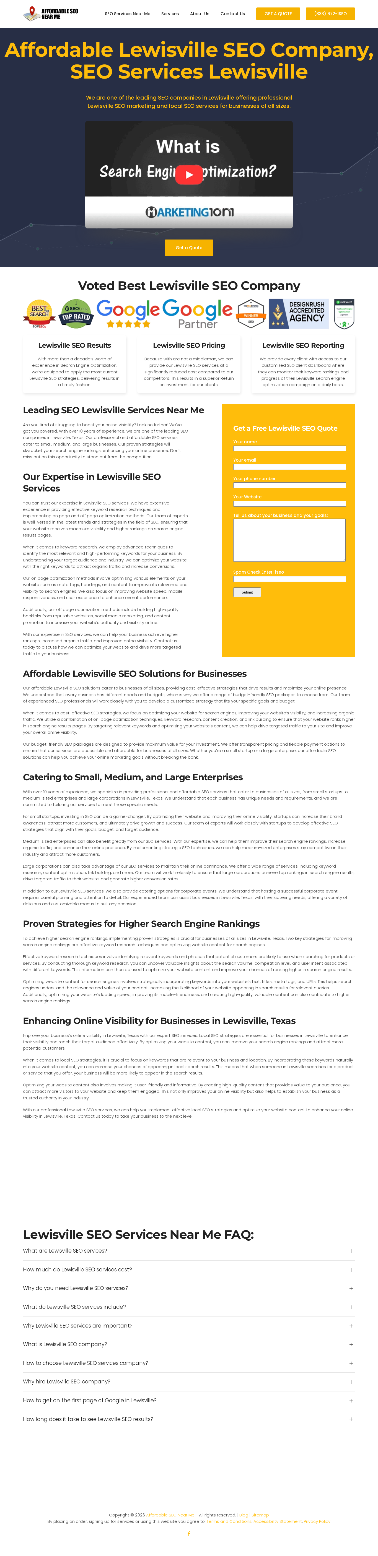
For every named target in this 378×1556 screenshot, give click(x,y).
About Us (199, 14)
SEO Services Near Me (127, 14)
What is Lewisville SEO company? (65, 1344)
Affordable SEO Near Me (170, 1515)
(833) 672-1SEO (330, 14)
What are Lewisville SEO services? (65, 1251)
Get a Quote (189, 248)
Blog (243, 1515)
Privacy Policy (317, 1521)
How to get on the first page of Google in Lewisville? (90, 1400)
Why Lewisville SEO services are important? (78, 1325)
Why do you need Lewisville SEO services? (75, 1288)
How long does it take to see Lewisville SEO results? (88, 1419)
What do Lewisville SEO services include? (74, 1307)
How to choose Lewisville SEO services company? (85, 1363)
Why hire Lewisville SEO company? (66, 1381)
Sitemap (260, 1515)
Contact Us (233, 14)
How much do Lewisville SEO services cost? (77, 1269)
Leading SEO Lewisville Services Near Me (113, 410)
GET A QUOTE (278, 14)
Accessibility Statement (277, 1521)
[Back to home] (50, 14)
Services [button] (170, 14)
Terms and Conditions (229, 1521)
